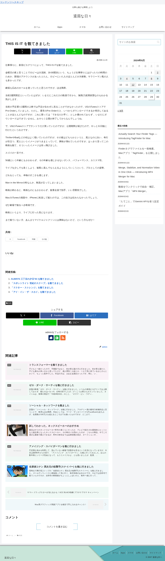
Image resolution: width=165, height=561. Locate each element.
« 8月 (120, 111)
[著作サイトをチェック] (51, 337)
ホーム (115, 553)
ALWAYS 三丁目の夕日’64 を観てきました (32, 279)
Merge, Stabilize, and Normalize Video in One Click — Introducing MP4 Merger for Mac (139, 172)
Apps (123, 553)
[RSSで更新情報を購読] (62, 337)
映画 (9, 303)
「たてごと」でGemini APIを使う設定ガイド (138, 203)
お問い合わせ (141, 553)
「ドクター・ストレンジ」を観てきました (32, 287)
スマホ (130, 553)
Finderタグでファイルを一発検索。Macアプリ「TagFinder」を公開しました (139, 153)
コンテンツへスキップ (12, 2)
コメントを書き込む (57, 526)
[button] (91, 51)
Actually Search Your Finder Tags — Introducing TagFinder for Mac (137, 136)
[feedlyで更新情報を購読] (57, 337)
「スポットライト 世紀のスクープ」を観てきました (37, 283)
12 (133, 84)
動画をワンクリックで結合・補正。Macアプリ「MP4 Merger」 (137, 188)
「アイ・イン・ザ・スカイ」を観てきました (33, 292)
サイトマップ (155, 553)
